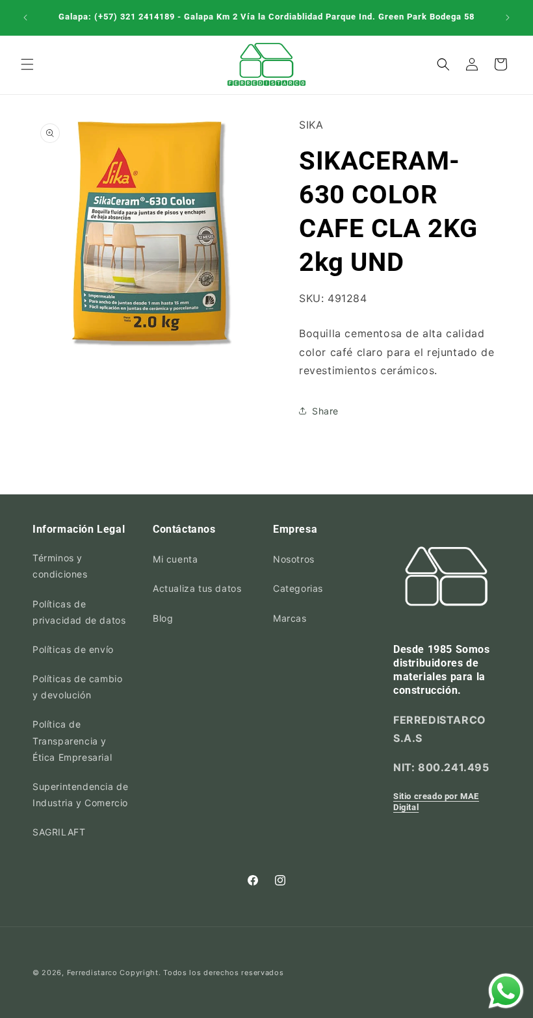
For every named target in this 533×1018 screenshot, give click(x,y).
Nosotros (294, 559)
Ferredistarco (92, 972)
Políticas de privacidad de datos (78, 612)
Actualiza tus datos (197, 588)
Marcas (290, 618)
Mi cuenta (175, 559)
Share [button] (325, 410)
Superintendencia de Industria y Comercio (80, 794)
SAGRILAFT (58, 831)
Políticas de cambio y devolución (77, 686)
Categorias (298, 588)
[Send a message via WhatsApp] (506, 991)
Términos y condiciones (60, 565)
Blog (163, 618)
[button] (27, 64)
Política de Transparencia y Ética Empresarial (72, 740)
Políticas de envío (73, 649)
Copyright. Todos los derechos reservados (201, 972)
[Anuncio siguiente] (507, 17)
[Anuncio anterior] (25, 17)
